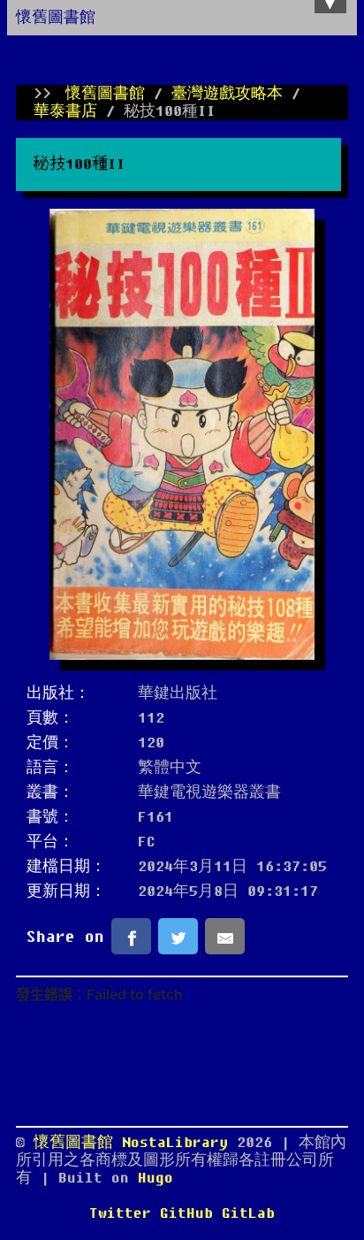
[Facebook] (131, 935)
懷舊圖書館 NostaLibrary (135, 1143)
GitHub (186, 1213)
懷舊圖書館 (55, 18)
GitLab (248, 1213)
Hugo (155, 1178)
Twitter (120, 1213)
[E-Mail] (225, 935)
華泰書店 (65, 111)
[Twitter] (178, 935)
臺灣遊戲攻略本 (227, 94)
